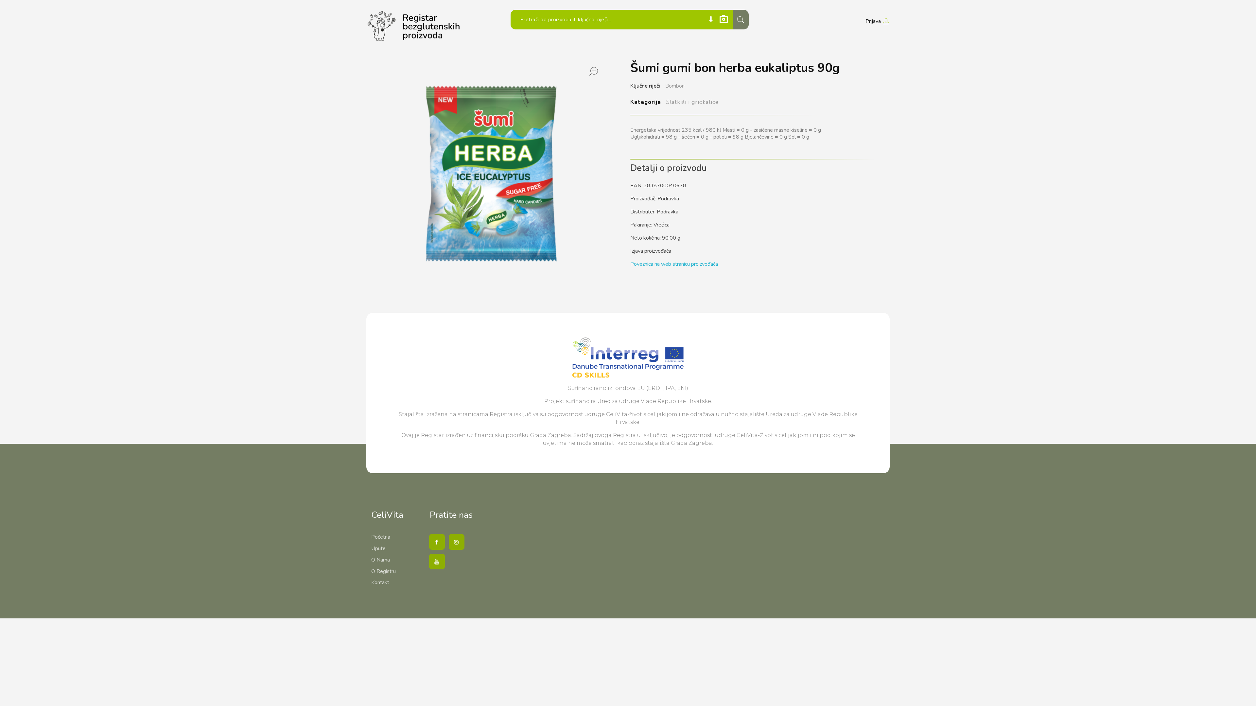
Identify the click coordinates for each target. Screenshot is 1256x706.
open (593, 71)
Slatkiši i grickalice (692, 102)
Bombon (675, 86)
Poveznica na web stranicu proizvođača (674, 264)
